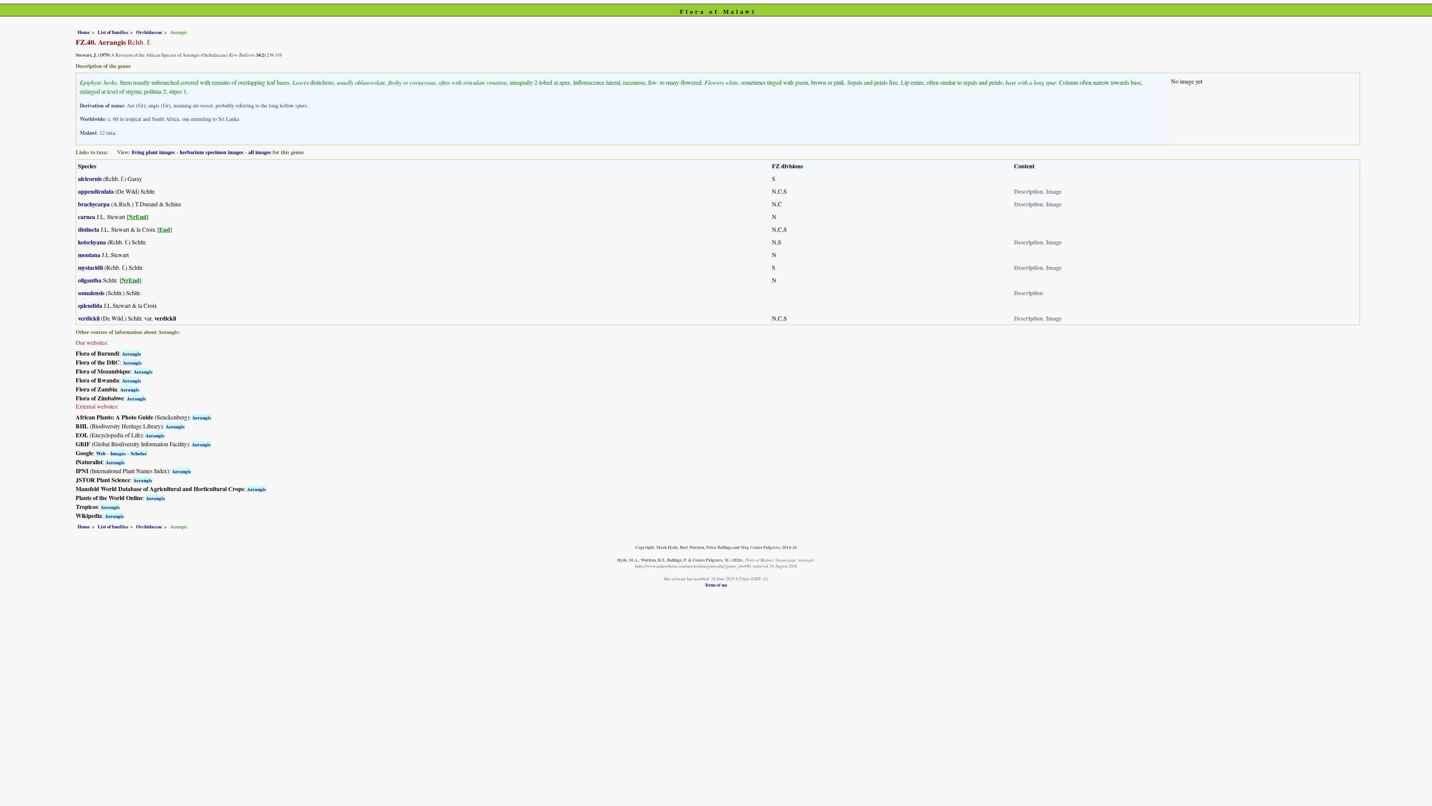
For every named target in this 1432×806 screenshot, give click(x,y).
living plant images (153, 152)
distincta (88, 229)
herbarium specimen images (212, 152)
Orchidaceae (149, 32)
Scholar (139, 453)
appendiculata (96, 191)
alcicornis (90, 178)
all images (259, 152)
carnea (86, 216)
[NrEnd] (137, 216)
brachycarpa (94, 204)
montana (89, 254)
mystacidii (90, 267)
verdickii (89, 318)
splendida (90, 305)
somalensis (91, 292)
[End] (164, 229)
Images (118, 453)
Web (101, 453)
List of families (113, 32)
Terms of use (716, 585)
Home (84, 32)
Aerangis (131, 353)
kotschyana (92, 242)
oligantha (89, 280)
